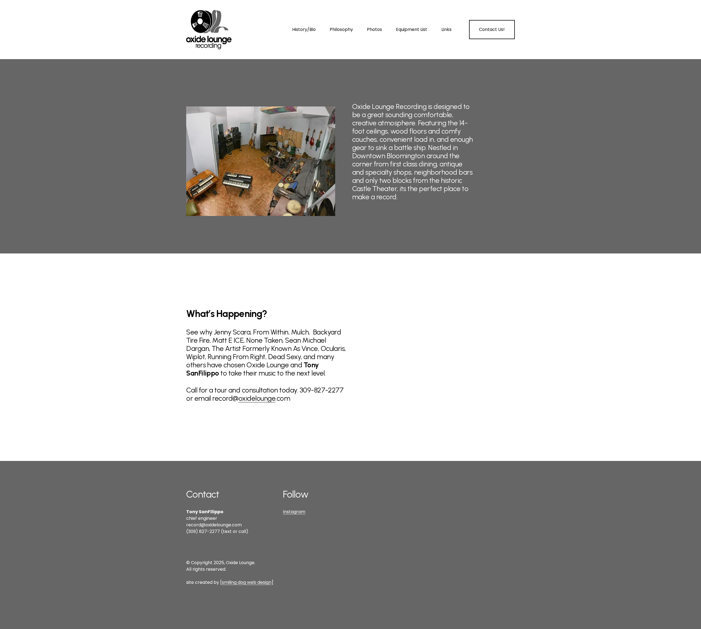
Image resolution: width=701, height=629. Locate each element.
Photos (374, 29)
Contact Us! (492, 29)
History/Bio (304, 29)
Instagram (294, 512)
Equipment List (411, 29)
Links (446, 29)
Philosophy (341, 29)
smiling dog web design (246, 582)
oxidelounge (257, 398)
